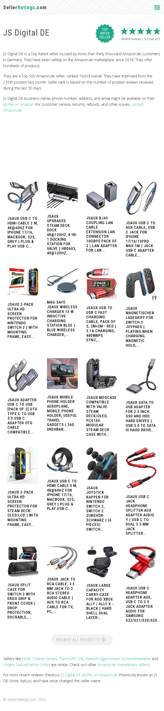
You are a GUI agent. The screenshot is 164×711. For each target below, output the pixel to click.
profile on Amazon (18, 104)
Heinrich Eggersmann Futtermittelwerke (118, 658)
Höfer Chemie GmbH (39, 658)
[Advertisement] (82, 147)
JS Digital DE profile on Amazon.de (89, 674)
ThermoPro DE (71, 658)
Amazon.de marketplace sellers (123, 664)
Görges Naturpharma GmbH (26, 664)
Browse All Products (78, 639)
